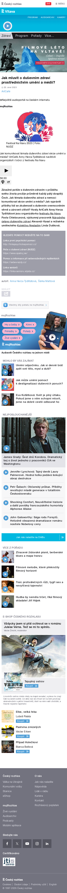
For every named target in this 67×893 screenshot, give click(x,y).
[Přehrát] (6, 171)
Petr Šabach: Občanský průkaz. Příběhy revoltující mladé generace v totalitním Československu (36, 490)
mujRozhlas (8, 315)
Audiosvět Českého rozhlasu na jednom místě (25, 352)
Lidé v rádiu (41, 791)
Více (49, 36)
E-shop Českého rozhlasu (22, 616)
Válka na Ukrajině (12, 781)
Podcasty (8, 820)
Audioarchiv (47, 17)
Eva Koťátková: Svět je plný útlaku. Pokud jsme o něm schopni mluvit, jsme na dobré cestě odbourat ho (38, 398)
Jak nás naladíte (44, 781)
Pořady (36, 36)
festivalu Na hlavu (50, 213)
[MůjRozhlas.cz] (6, 106)
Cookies (7, 884)
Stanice (7, 791)
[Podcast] (3, 182)
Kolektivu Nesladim (29, 225)
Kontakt (39, 800)
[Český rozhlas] (12, 3)
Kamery (61, 17)
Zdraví (6, 36)
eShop (6, 795)
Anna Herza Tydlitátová (23, 281)
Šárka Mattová (46, 281)
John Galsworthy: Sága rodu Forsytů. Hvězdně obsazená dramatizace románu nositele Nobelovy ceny (36, 521)
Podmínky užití (38, 884)
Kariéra (39, 795)
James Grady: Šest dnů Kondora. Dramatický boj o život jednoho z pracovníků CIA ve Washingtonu (33, 460)
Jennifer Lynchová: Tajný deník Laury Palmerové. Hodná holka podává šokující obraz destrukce (36, 475)
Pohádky (9, 331)
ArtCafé (6, 91)
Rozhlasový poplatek (47, 805)
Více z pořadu (13, 547)
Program (33, 17)
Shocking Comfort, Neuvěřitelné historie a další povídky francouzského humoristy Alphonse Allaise (36, 505)
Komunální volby (12, 786)
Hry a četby (11, 324)
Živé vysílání (11, 337)
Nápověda (41, 786)
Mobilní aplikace (12, 825)
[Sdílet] (8, 182)
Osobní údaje (21, 884)
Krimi (29, 324)
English (53, 884)
